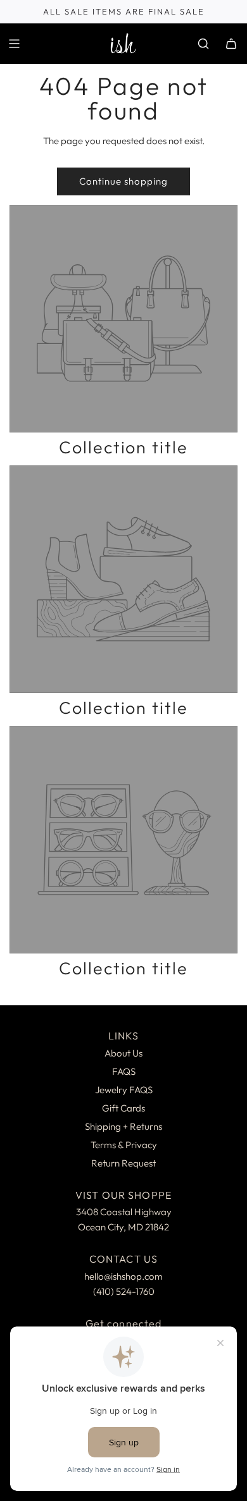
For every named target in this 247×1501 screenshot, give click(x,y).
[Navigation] (14, 44)
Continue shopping (123, 181)
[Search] (203, 44)
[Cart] (231, 44)
